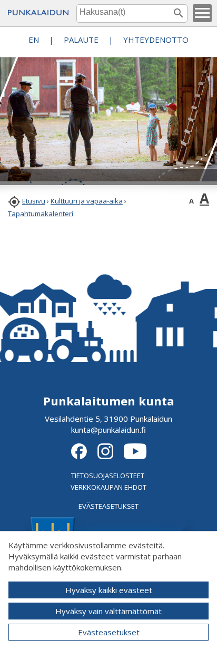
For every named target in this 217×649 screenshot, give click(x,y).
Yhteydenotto (156, 39)
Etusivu (33, 201)
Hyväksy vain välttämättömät (108, 611)
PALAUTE (81, 39)
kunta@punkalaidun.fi (108, 429)
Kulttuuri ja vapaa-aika (87, 201)
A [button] (191, 201)
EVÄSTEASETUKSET (108, 506)
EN (33, 39)
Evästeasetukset (109, 632)
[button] (202, 13)
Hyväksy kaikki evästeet (108, 590)
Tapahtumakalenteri (40, 213)
